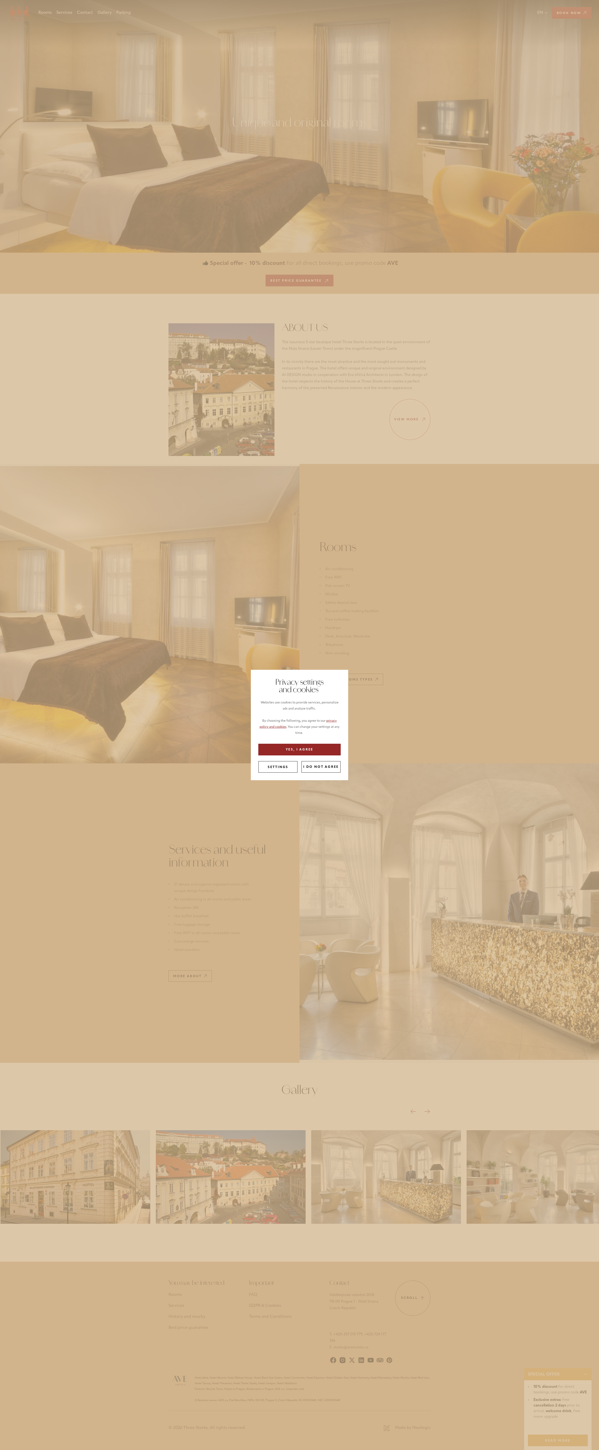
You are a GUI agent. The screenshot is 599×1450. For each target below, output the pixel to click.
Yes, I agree (300, 749)
